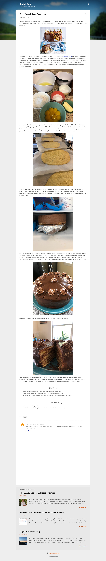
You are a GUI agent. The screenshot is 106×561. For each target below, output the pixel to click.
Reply (27, 430)
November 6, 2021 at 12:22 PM (37, 424)
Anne (27, 424)
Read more (83, 507)
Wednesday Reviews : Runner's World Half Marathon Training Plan (41, 512)
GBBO (25, 417)
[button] (86, 14)
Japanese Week (67, 56)
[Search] (89, 4)
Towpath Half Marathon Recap (29, 532)
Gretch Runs (25, 4)
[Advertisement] (53, 470)
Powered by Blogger (54, 553)
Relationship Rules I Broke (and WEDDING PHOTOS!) (37, 493)
